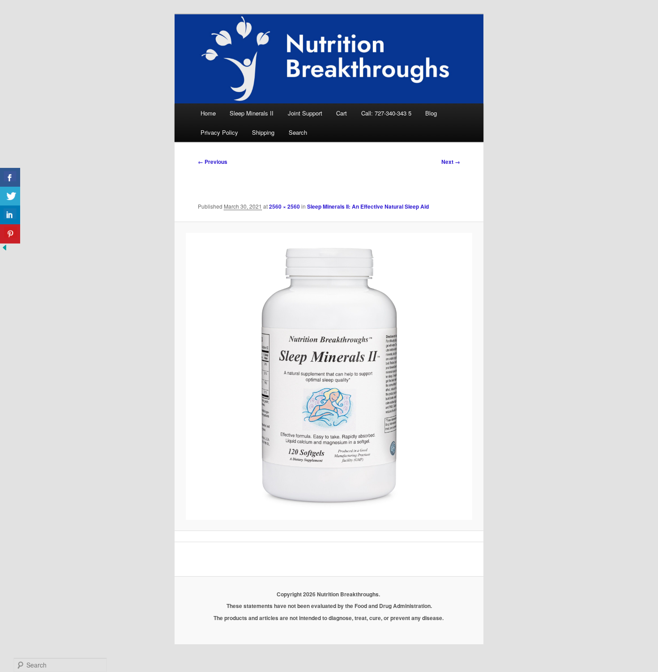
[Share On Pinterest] (10, 234)
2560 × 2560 (284, 206)
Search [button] (298, 132)
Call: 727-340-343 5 (386, 113)
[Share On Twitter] (10, 196)
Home (208, 113)
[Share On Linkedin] (10, 215)
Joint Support (305, 113)
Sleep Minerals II (251, 113)
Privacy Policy (219, 132)
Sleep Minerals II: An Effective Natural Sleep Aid (368, 206)
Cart (341, 113)
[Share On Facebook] (10, 177)
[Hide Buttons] (4, 249)
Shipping (263, 132)
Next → (450, 162)
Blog (431, 113)
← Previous (212, 162)
